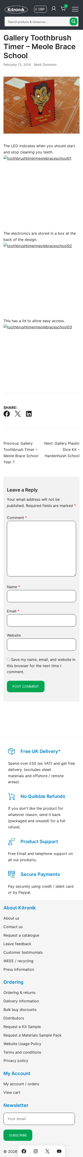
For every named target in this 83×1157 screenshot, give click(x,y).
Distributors (13, 1018)
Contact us (13, 926)
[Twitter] (18, 414)
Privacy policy (15, 1060)
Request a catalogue (21, 935)
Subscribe (18, 1135)
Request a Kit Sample (22, 1026)
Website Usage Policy (22, 1043)
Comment (17, 517)
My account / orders (21, 1084)
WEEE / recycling (18, 961)
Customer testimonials (23, 952)
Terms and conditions (22, 1052)
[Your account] (53, 9)
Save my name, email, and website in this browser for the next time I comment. (41, 665)
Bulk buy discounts (19, 1009)
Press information (18, 969)
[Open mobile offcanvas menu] (75, 9)
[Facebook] (6, 414)
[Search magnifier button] (73, 21)
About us (11, 918)
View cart (11, 1092)
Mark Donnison (45, 64)
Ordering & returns (19, 992)
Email (13, 611)
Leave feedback (17, 943)
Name (13, 586)
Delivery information (21, 1001)
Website (14, 635)
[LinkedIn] (29, 414)
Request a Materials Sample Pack (32, 1035)
